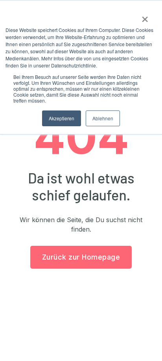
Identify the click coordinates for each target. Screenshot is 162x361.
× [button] (144, 16)
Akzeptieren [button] (61, 118)
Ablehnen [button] (102, 118)
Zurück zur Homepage (81, 257)
